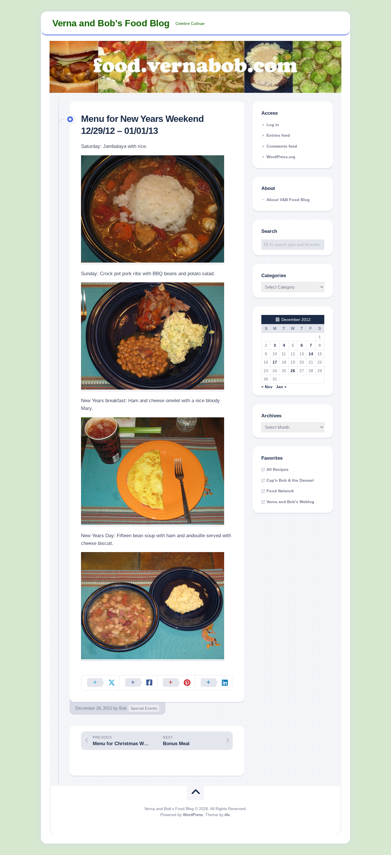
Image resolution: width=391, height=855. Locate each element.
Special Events (144, 708)
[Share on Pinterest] (176, 682)
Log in (272, 124)
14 (311, 354)
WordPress (193, 814)
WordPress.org (280, 156)
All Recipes (277, 469)
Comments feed (281, 146)
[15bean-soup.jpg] (152, 657)
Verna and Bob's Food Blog (111, 23)
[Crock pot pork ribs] (152, 388)
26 (293, 370)
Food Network (280, 491)
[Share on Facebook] (138, 682)
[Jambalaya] (152, 261)
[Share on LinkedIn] (213, 682)
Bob (123, 708)
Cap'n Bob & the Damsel (290, 480)
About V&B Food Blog (288, 199)
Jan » (281, 386)
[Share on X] (100, 682)
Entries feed (278, 135)
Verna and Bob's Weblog (290, 501)
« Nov (266, 386)
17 (274, 362)
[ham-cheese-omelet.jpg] (152, 523)
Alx (227, 814)
